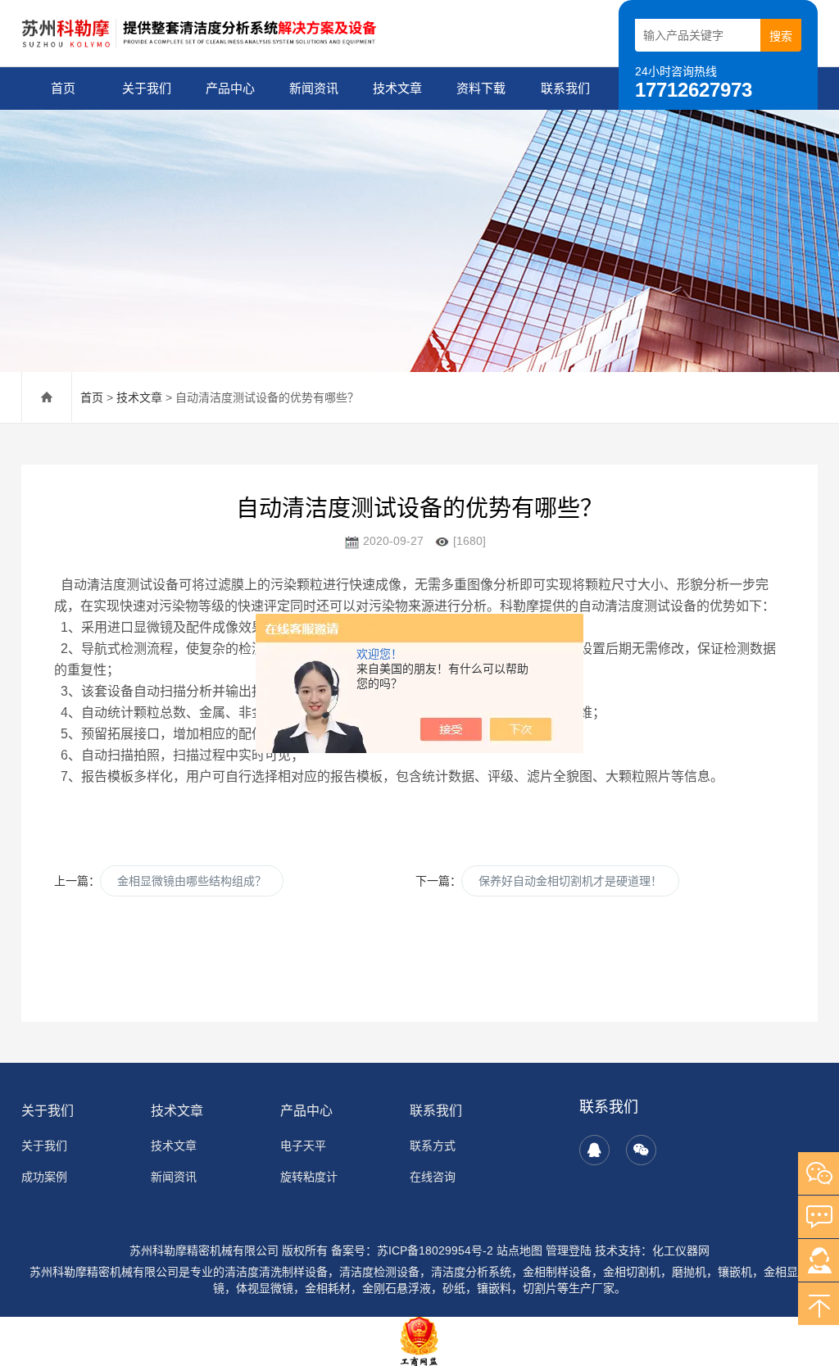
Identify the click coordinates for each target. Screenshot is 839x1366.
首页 (63, 88)
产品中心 (230, 88)
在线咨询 (433, 1176)
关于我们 (146, 88)
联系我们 (565, 88)
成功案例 (44, 1176)
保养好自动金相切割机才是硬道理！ (570, 880)
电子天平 (303, 1145)
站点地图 (519, 1250)
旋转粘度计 (309, 1176)
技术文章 (397, 88)
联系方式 (433, 1145)
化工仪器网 (681, 1250)
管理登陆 (569, 1250)
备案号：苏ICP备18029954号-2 (412, 1250)
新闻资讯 (313, 88)
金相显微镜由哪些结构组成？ (191, 880)
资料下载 (481, 88)
